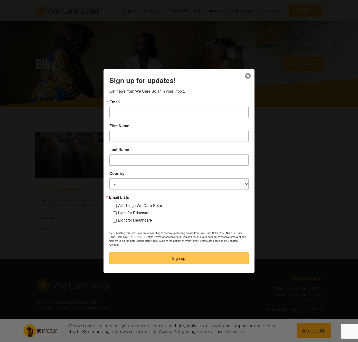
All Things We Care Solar (140, 205)
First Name (119, 126)
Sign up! (179, 258)
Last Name (119, 150)
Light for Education (134, 213)
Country (116, 173)
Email (114, 102)
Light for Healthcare (135, 220)
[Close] (248, 76)
